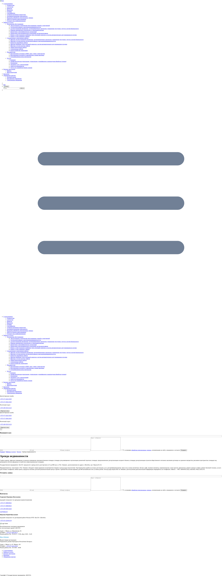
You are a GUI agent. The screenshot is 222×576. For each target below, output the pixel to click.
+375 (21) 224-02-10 (6, 520)
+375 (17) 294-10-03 (6, 402)
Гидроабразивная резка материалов (20, 56)
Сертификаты (11, 13)
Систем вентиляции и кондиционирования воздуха (25, 27)
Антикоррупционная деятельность (17, 16)
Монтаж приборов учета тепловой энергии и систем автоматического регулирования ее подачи (38, 44)
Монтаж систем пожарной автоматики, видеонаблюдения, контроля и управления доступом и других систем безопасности (47, 39)
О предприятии (8, 3)
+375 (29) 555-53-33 (6, 408)
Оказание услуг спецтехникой (19, 64)
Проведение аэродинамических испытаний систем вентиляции (29, 33)
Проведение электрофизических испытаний (23, 32)
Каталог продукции (9, 69)
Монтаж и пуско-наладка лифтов (20, 46)
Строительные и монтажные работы (17, 38)
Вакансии (10, 10)
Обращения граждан (9, 75)
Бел (4, 84)
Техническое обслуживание (15, 24)
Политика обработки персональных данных (20, 17)
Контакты (6, 74)
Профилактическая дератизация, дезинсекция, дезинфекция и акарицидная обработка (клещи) (38, 61)
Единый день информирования (16, 21)
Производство (11, 52)
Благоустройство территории (19, 50)
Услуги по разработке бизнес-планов (21, 67)
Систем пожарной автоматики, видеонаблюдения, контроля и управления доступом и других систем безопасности (44, 28)
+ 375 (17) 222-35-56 (12, 546)
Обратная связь (5, 411)
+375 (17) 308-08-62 (6, 503)
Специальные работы (16, 49)
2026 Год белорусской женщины (16, 19)
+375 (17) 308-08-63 (6, 506)
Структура (10, 7)
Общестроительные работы (18, 47)
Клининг (13, 60)
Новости (9, 8)
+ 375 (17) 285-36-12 (12, 532)
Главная (2, 452)
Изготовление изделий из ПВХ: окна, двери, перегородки (27, 53)
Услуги (9, 58)
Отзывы (9, 11)
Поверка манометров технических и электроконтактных (27, 30)
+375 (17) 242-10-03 (6, 399)
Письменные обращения (14, 78)
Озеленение (13, 63)
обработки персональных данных (141, 450)
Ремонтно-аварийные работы (19, 42)
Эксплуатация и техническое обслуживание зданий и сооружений (30, 25)
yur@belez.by (4, 511)
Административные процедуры (16, 14)
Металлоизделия (12, 72)
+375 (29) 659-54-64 (6, 508)
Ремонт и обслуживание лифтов (19, 36)
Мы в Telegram (4, 537)
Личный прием (11, 77)
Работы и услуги (8, 22)
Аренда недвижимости (17, 66)
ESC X (22, 88)
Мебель (9, 71)
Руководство (10, 5)
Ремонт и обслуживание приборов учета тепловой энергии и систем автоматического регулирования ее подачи (43, 35)
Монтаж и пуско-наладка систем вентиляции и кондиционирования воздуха (33, 41)
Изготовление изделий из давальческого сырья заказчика (27, 55)
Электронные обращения (14, 80)
